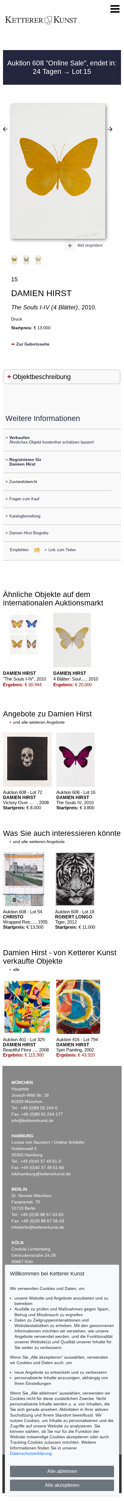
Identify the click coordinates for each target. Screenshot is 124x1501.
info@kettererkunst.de (32, 1120)
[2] (110, 129)
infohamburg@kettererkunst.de (41, 1173)
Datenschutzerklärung (31, 1453)
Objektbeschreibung (42, 377)
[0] (5, 129)
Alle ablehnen (62, 1471)
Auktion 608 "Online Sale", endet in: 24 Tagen (61, 67)
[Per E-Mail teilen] (35, 550)
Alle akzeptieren (62, 1485)
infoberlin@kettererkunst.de (37, 1227)
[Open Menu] (114, 9)
